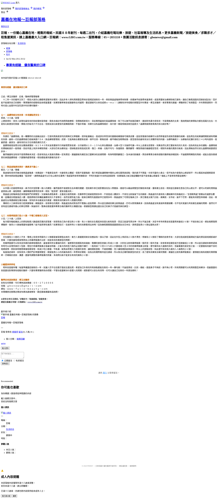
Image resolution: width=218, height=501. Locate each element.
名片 (8, 54)
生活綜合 (22, 43)
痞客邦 (15, 332)
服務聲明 (133, 466)
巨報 (3, 318)
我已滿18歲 (6, 496)
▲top (3, 343)
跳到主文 (5, 26)
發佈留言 (5, 364)
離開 (14, 496)
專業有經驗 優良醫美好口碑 (25, 65)
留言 (21, 332)
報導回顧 (21, 339)
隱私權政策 (123, 466)
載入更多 (5, 348)
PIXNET (90, 466)
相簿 (8, 48)
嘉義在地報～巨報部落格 (23, 19)
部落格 (9, 51)
